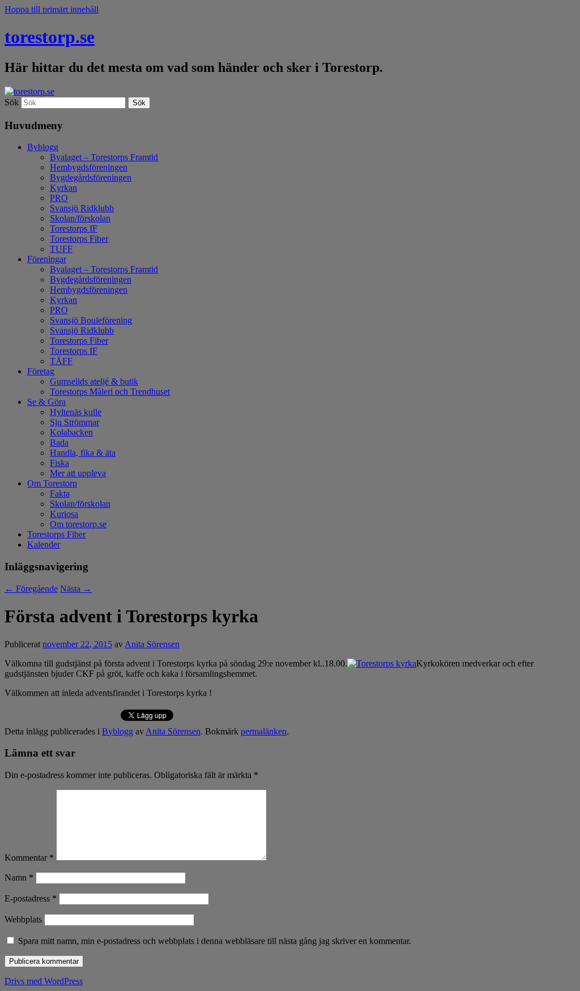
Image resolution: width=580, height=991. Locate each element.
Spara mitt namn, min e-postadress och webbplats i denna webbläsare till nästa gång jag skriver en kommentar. (214, 941)
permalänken (264, 731)
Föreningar (46, 259)
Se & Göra (46, 402)
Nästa (76, 588)
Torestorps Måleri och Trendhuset (110, 391)
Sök (12, 102)
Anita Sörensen (152, 644)
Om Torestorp (52, 483)
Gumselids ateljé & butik (94, 381)
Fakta (60, 493)
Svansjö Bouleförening (91, 320)
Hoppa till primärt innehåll (52, 9)
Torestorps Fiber (79, 239)
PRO (59, 198)
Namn (19, 877)
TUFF (61, 249)
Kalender (43, 544)
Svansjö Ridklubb (82, 208)
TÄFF (61, 361)
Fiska (59, 463)
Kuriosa (64, 514)
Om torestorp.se (78, 524)
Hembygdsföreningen (88, 167)
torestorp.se (50, 37)
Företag (40, 371)
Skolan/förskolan (80, 218)
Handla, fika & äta (83, 453)
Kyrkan (63, 188)
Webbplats (23, 919)
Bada (59, 442)
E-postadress (31, 898)
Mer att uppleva (78, 473)
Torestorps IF (73, 228)
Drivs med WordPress (44, 981)
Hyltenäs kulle (75, 412)
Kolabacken (71, 432)
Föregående (31, 588)
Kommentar (29, 857)
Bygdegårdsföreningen (90, 177)
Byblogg (42, 147)
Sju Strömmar (74, 422)
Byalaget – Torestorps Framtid (104, 157)
